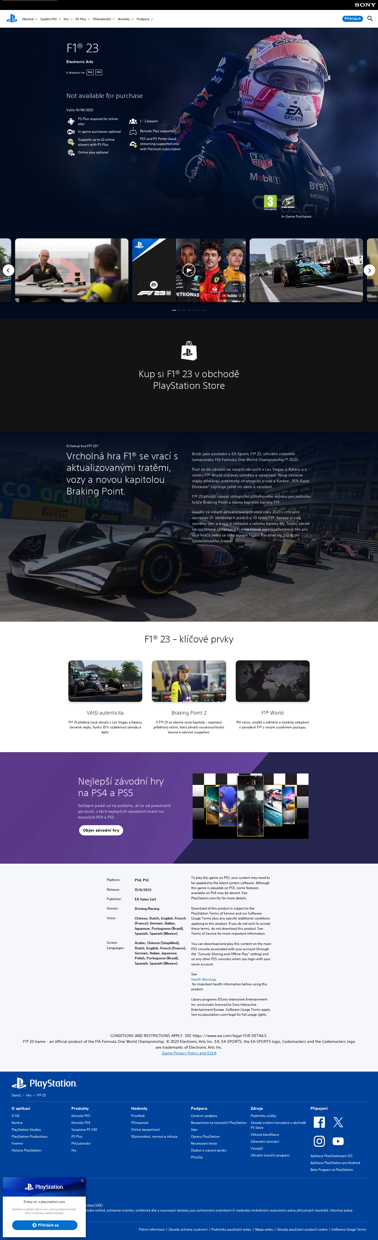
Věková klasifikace (265, 1134)
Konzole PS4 (80, 1122)
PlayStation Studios (26, 1129)
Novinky (124, 19)
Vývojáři (257, 1148)
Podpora (143, 19)
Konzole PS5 (80, 1115)
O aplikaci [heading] (21, 1108)
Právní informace (152, 1229)
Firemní (17, 1143)
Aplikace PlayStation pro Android (335, 1162)
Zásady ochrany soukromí (188, 1229)
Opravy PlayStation (205, 1136)
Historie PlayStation (26, 1150)
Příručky (197, 1157)
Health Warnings (203, 979)
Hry (66, 19)
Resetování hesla (204, 1143)
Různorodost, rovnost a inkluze (154, 1136)
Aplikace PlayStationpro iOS (331, 1155)
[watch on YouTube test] (231, 295)
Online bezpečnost (145, 1129)
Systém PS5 (48, 19)
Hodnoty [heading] (139, 1108)
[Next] (369, 270)
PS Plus (81, 19)
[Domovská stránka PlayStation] (12, 18)
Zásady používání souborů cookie (302, 1229)
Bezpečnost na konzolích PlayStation (219, 1122)
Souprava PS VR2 (84, 1129)
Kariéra (17, 1122)
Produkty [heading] (80, 1108)
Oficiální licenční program (270, 1155)
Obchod (27, 19)
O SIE (15, 1115)
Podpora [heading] (199, 1108)
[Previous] (8, 270)
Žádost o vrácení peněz (208, 1150)
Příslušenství (102, 19)
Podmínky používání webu (231, 1229)
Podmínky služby (263, 1115)
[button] (189, 270)
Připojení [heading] (319, 1108)
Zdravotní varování (265, 1141)
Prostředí (138, 1115)
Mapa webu (264, 1229)
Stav (194, 1129)
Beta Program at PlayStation (331, 1169)
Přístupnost (139, 1122)
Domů (16, 1095)
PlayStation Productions (30, 1136)
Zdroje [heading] (257, 1108)
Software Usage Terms (349, 1229)
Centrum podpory (204, 1115)
